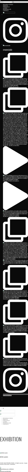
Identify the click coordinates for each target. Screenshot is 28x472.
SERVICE (5, 5)
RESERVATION (7, 9)
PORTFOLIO (6, 420)
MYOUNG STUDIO (8, 4)
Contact (6, 10)
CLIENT (5, 8)
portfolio (6, 6)
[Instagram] (3, 408)
